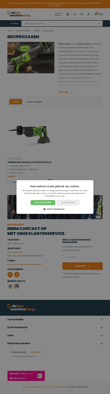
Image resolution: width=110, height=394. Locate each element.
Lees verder (60, 196)
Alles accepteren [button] (43, 202)
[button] (55, 209)
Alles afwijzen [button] (68, 202)
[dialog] (55, 197)
